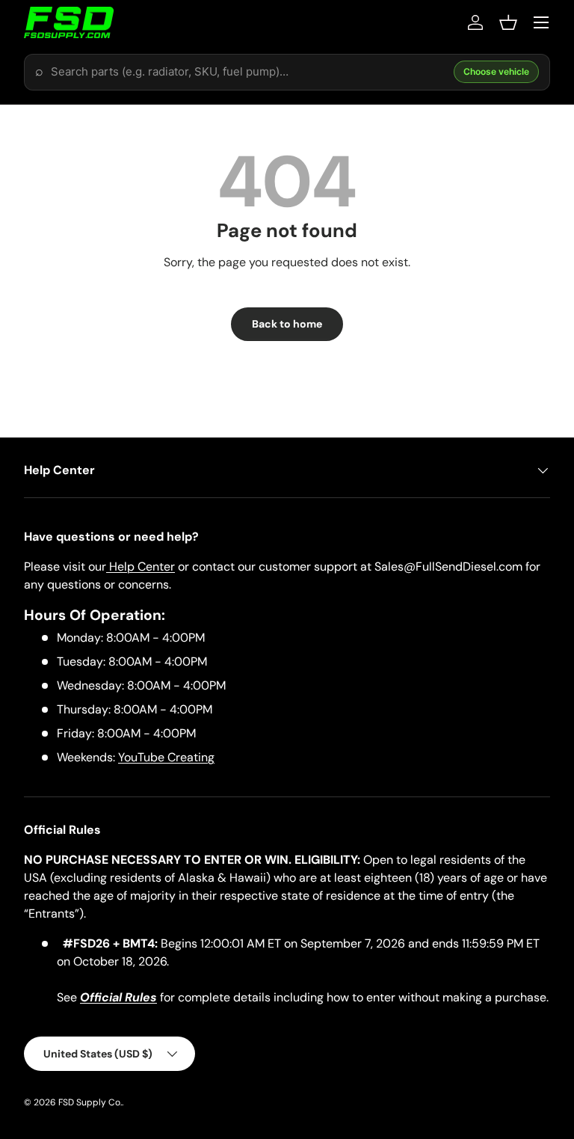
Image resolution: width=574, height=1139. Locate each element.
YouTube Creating (166, 757)
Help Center (140, 566)
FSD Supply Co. (90, 1102)
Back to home (287, 324)
